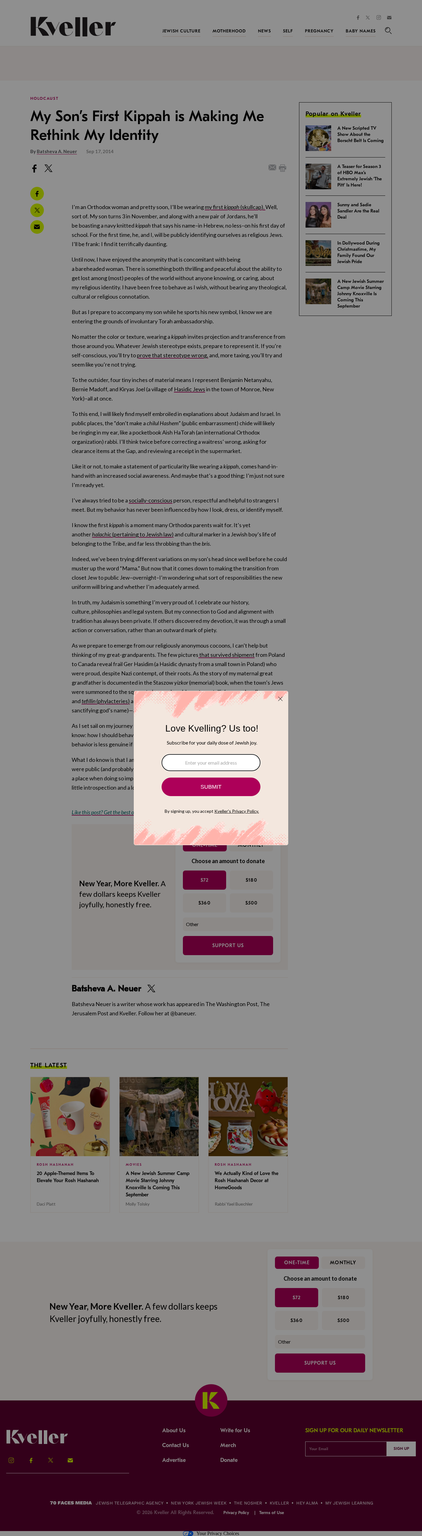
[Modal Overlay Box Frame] (211, 768)
